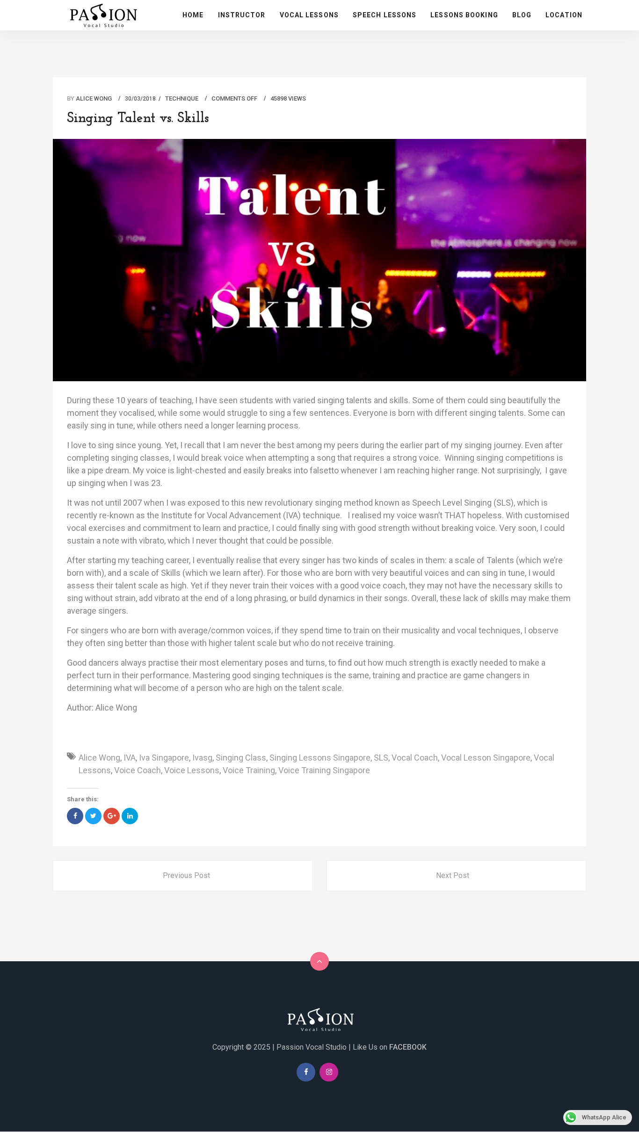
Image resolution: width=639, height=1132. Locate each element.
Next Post (452, 875)
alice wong (99, 757)
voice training (249, 770)
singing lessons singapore (319, 757)
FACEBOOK (408, 1047)
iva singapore (164, 757)
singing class (241, 757)
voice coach (137, 770)
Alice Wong (94, 98)
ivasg (202, 757)
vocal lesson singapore (485, 757)
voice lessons (191, 770)
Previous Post (186, 875)
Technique (181, 98)
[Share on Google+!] (111, 816)
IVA (129, 757)
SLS (381, 757)
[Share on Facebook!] (75, 816)
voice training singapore (324, 770)
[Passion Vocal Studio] (319, 1019)
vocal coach (415, 757)
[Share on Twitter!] (93, 816)
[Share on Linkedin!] (130, 816)
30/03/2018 (140, 98)
